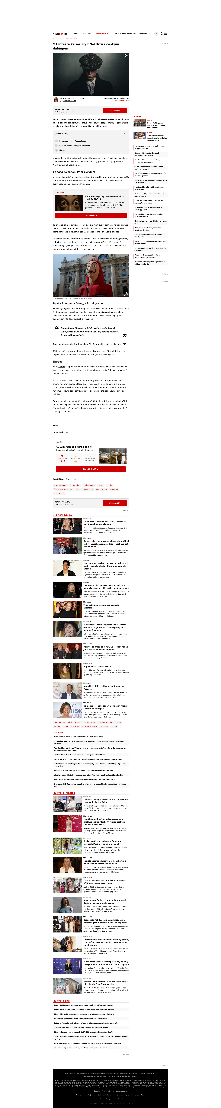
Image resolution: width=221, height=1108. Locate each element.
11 (109, 1103)
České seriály (144, 33)
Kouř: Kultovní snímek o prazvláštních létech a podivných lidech (78, 737)
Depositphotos (123, 1099)
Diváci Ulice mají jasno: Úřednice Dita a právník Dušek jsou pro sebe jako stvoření (84, 779)
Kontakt (134, 1076)
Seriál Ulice (87, 33)
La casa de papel (60, 485)
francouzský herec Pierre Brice (109, 722)
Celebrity (75, 33)
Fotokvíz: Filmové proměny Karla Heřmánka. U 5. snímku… (147, 161)
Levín (66, 726)
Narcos (62, 150)
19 (132, 1103)
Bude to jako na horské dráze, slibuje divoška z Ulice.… (148, 236)
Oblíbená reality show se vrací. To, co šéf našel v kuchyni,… (149, 195)
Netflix (109, 485)
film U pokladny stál (89, 726)
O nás (66, 1073)
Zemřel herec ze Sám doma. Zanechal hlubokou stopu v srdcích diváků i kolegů (84, 1010)
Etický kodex (112, 1076)
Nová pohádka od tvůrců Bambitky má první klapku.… (149, 188)
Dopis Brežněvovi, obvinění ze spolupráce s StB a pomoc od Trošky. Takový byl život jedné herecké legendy (91, 1038)
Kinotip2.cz (57, 39)
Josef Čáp (104, 726)
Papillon (57, 726)
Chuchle (114, 726)
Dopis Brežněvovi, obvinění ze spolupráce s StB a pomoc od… (150, 181)
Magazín (150, 120)
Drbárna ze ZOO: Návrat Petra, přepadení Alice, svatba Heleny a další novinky (83, 770)
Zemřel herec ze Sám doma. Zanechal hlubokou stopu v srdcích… (157, 138)
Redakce (73, 1073)
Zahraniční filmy (102, 33)
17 (126, 1103)
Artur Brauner (90, 722)
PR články (120, 1076)
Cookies (86, 1073)
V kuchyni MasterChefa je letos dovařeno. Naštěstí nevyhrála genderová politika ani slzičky (89, 775)
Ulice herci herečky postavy (124, 33)
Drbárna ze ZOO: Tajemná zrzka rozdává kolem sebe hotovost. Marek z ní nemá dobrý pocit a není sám (90, 785)
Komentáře (116, 111)
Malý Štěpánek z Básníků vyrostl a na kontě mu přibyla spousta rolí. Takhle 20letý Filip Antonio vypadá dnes (90, 765)
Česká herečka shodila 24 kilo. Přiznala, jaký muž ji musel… (149, 168)
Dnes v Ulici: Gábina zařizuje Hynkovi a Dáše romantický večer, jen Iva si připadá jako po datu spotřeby (89, 742)
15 (121, 1103)
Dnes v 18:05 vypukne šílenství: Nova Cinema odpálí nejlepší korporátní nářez (83, 1005)
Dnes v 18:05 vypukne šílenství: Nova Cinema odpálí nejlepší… (156, 125)
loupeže (120, 228)
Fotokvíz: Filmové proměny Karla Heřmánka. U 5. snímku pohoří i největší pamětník (86, 1023)
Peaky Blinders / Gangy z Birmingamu (74, 146)
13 (115, 1103)
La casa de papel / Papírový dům (72, 141)
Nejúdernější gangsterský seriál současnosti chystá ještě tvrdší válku (80, 1018)
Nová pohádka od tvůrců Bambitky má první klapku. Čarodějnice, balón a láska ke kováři (87, 1043)
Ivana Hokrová (59, 722)
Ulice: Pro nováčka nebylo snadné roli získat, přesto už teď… (149, 202)
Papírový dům (75, 485)
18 (129, 1103)
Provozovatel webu (112, 1073)
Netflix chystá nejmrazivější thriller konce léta (150, 222)
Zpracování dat (133, 1073)
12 (112, 1103)
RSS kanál (123, 1073)
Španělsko (114, 489)
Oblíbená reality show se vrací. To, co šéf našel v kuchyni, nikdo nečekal (81, 1048)
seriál (61, 344)
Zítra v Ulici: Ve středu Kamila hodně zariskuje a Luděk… (149, 215)
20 (135, 1103)
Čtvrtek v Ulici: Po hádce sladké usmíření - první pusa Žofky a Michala (80, 755)
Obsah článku (61, 133)
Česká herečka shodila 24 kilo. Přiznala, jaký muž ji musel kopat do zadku (81, 1027)
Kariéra (127, 1076)
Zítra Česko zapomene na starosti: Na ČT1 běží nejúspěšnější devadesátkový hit (84, 1032)
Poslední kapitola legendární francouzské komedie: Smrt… (150, 242)
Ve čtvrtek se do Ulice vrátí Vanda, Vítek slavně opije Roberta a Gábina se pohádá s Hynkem (89, 759)
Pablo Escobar (101, 380)
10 (106, 1103)
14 (118, 1103)
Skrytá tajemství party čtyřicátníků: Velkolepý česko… (148, 208)
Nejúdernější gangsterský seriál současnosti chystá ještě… (146, 154)
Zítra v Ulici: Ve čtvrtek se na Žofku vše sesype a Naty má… (149, 147)
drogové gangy (59, 493)
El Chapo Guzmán (74, 722)
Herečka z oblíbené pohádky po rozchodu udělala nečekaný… (149, 263)
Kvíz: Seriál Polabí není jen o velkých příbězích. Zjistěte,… (148, 229)
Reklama (80, 1073)
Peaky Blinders (89, 485)
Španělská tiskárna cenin (63, 489)
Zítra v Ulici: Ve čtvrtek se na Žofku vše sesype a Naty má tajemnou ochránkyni (84, 1014)
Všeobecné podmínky (98, 1073)
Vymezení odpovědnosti (147, 1073)
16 (123, 1103)
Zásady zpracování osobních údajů (95, 1076)
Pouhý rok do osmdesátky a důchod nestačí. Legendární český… (148, 256)
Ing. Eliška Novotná (68, 101)
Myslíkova (75, 726)
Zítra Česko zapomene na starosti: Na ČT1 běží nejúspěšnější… (151, 175)
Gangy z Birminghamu (84, 489)
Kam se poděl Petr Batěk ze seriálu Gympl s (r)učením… (150, 249)
